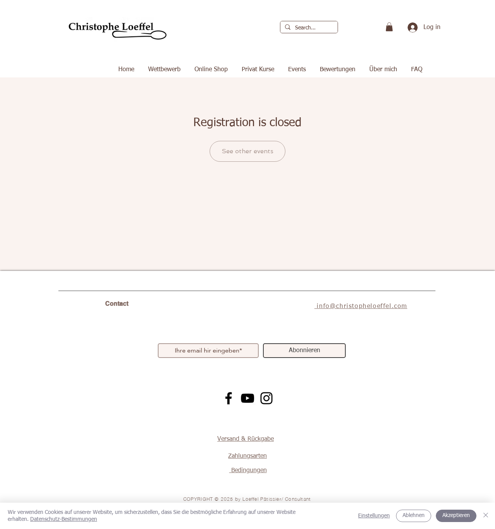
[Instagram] (266, 398)
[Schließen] (485, 516)
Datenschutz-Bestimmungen (63, 519)
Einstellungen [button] (374, 516)
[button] (389, 26)
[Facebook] (228, 398)
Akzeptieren (456, 515)
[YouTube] (247, 398)
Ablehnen (414, 515)
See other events (247, 151)
